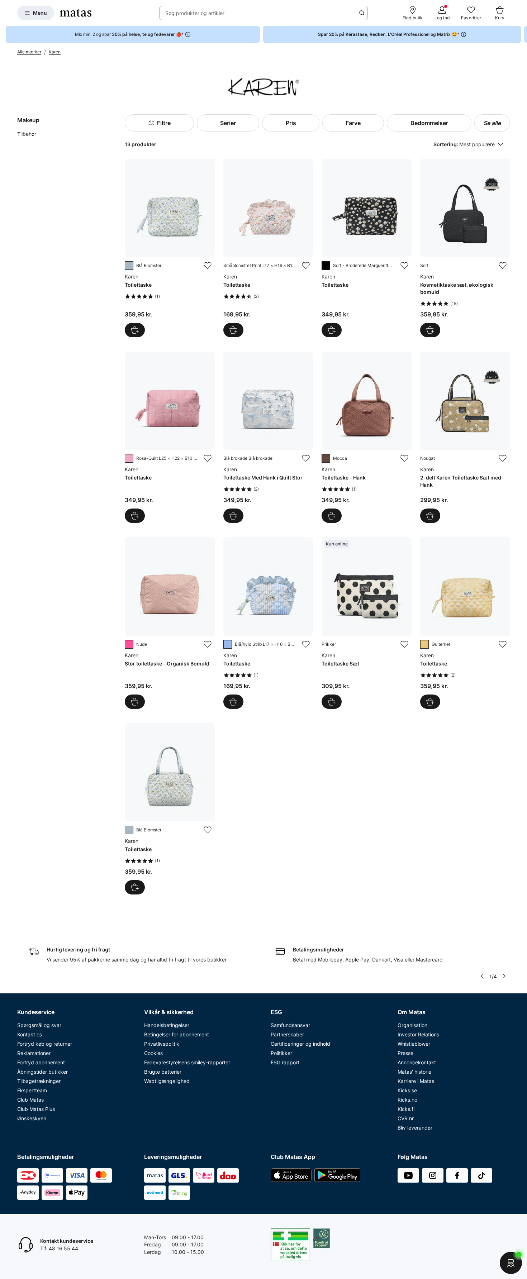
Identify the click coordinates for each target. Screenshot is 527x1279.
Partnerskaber (287, 1034)
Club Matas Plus (36, 1109)
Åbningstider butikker (42, 1072)
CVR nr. (406, 1118)
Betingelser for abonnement (176, 1034)
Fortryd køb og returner (44, 1044)
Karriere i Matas (416, 1081)
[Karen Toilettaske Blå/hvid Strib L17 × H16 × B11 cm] (268, 622)
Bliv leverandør (415, 1128)
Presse (405, 1053)
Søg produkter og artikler (194, 13)
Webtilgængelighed (167, 1081)
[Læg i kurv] (135, 330)
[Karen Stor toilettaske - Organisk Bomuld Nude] (169, 622)
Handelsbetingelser (166, 1025)
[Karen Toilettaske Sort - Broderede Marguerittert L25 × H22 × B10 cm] (366, 248)
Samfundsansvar (290, 1025)
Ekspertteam (32, 1090)
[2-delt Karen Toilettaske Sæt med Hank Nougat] (465, 437)
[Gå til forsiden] (75, 13)
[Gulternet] (424, 644)
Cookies (153, 1053)
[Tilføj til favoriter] (207, 265)
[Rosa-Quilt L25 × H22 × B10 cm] (129, 458)
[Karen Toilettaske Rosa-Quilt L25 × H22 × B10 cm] (169, 437)
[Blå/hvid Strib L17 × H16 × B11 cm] (227, 644)
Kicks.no (407, 1100)
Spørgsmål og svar (39, 1025)
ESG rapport (285, 1062)
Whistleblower (414, 1044)
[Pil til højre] (521, 34)
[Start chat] (511, 1263)
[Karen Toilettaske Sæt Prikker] (366, 622)
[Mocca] (326, 458)
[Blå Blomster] (129, 265)
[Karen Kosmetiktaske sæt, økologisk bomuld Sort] (465, 248)
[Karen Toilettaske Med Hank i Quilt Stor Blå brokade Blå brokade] (268, 437)
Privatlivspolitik (161, 1044)
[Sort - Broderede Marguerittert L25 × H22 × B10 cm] (326, 265)
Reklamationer (34, 1053)
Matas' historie (414, 1072)
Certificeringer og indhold (300, 1044)
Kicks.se (407, 1090)
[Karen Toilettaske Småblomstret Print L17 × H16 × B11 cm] (268, 248)
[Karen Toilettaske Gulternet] (465, 622)
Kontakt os (29, 1034)
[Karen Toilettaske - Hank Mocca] (366, 437)
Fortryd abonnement (41, 1062)
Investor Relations (418, 1034)
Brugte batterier (162, 1072)
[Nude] (129, 644)
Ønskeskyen (31, 1118)
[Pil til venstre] (482, 976)
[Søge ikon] (361, 13)
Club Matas (30, 1100)
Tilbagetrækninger (39, 1081)
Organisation (412, 1025)
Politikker (281, 1053)
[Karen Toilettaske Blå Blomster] (169, 248)
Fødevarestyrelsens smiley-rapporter (187, 1062)
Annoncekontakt (417, 1062)
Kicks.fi (406, 1109)
